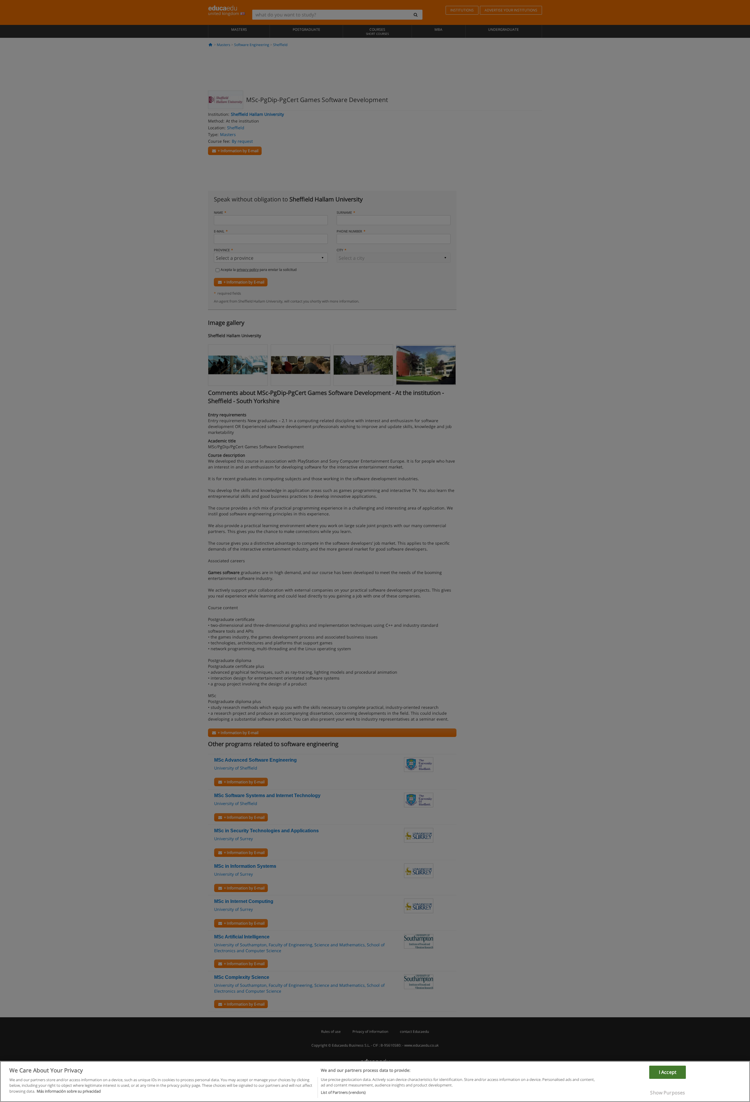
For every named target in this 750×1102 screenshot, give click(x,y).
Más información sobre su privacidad (69, 1091)
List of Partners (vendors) (343, 1092)
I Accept (667, 1072)
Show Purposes (667, 1092)
